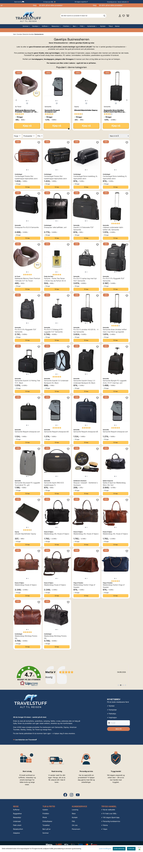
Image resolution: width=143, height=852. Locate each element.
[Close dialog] (107, 409)
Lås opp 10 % (52, 434)
